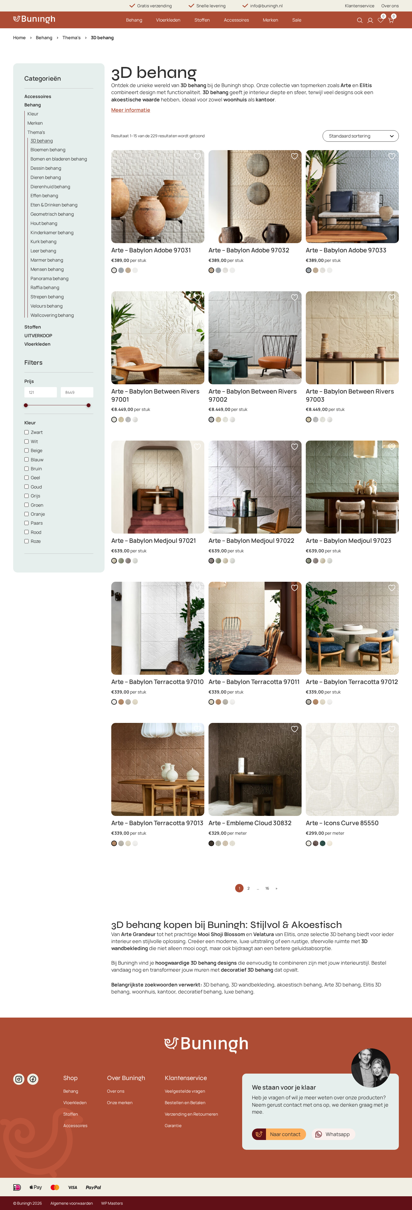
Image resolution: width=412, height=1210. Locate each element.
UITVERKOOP (38, 335)
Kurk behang (43, 241)
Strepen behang (47, 297)
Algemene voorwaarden (71, 1203)
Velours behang (47, 306)
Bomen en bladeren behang (59, 159)
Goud (36, 487)
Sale (296, 20)
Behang (134, 20)
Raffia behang (45, 287)
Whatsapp (338, 1134)
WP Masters (112, 1203)
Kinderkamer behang (52, 232)
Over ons (390, 6)
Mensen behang (47, 269)
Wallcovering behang (52, 315)
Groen (37, 505)
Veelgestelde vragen (185, 1091)
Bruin (36, 469)
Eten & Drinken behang (54, 205)
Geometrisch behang (52, 214)
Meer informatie (130, 109)
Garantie (173, 1125)
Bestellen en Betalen (185, 1103)
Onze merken (120, 1103)
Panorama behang (49, 278)
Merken (270, 20)
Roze (36, 541)
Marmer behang (47, 260)
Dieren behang (46, 177)
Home (19, 37)
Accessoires (236, 20)
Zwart (37, 432)
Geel (35, 477)
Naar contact (285, 1134)
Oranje (38, 514)
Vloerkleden (168, 20)
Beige (36, 450)
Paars (37, 523)
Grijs (35, 496)
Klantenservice (359, 6)
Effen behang (44, 195)
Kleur (32, 114)
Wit (34, 441)
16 (267, 888)
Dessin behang (46, 168)
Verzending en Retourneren (191, 1114)
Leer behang (43, 251)
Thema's (72, 37)
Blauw (37, 460)
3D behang (42, 141)
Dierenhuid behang (50, 186)
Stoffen (202, 20)
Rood (36, 532)
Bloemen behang (48, 149)
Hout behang (44, 223)
